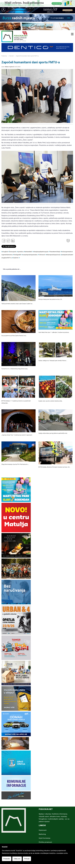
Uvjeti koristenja (44, 838)
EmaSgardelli (17, 254)
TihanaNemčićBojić (54, 251)
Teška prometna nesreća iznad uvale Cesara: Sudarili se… (17, 303)
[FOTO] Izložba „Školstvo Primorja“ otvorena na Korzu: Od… (54, 467)
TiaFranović (42, 254)
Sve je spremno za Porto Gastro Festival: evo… (14, 335)
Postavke (6, 859)
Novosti (11, 56)
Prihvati (26, 859)
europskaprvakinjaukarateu (29, 254)
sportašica (20, 251)
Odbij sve (17, 859)
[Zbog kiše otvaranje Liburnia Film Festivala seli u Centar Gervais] (18, 451)
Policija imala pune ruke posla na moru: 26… (50, 299)
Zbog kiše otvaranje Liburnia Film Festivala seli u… (15, 464)
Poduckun (4, 56)
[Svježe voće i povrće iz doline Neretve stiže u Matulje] (55, 386)
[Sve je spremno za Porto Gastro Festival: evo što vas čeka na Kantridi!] (18, 321)
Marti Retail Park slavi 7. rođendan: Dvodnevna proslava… (54, 332)
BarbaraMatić (28, 251)
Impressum (43, 830)
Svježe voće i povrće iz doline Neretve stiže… (50, 401)
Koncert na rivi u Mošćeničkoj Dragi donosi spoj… (14, 368)
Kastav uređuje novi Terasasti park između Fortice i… (52, 360)
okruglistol (5, 251)
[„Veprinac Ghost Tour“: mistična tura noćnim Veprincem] (18, 420)
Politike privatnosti (45, 842)
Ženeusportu (12, 251)
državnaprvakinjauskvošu (53, 254)
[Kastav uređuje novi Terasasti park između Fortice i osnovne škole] (55, 350)
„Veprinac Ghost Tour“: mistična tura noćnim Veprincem (16, 435)
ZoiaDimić (16, 257)
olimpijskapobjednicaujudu (40, 251)
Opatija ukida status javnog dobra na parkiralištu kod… (53, 433)
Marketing (42, 834)
